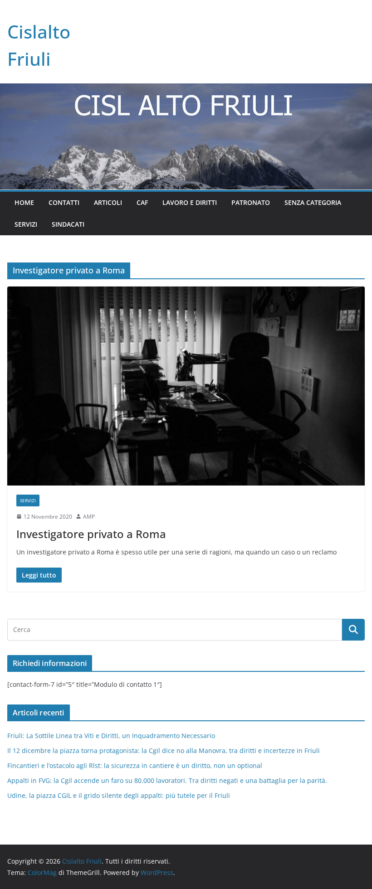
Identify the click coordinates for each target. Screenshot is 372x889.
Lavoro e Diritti (189, 202)
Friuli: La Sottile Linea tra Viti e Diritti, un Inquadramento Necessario (111, 735)
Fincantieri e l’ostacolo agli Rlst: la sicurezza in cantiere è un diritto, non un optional (134, 765)
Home (24, 202)
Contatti (64, 202)
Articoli (108, 202)
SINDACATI (68, 224)
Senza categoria (312, 202)
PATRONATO (250, 202)
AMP (89, 516)
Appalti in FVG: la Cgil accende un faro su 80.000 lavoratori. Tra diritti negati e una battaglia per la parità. (167, 780)
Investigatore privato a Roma (91, 533)
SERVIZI (26, 224)
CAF (142, 202)
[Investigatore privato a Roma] (186, 386)
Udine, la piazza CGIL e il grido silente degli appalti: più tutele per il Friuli (118, 795)
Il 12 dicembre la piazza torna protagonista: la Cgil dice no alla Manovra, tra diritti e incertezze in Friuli (163, 750)
